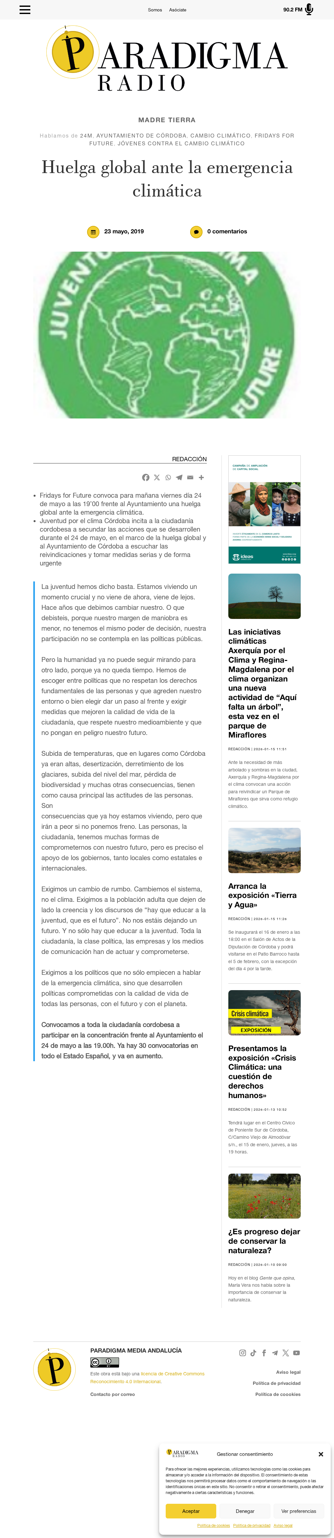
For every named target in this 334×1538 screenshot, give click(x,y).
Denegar (245, 1511)
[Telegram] (179, 477)
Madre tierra (167, 121)
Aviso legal (283, 1525)
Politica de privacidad (251, 1525)
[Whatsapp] (168, 477)
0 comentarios (227, 232)
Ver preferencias (298, 1511)
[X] (157, 477)
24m (86, 136)
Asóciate (177, 9)
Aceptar (191, 1511)
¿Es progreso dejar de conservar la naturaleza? (264, 1242)
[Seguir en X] (286, 1353)
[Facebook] (146, 477)
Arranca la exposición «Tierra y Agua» (262, 896)
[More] (201, 477)
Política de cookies (213, 1525)
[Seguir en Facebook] (264, 1353)
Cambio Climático (220, 136)
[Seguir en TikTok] (254, 1353)
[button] (321, 1454)
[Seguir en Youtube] (297, 1353)
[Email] (190, 477)
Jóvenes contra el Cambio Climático (181, 143)
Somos (155, 9)
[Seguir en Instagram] (243, 1353)
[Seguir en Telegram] (275, 1353)
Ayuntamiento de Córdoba (142, 136)
